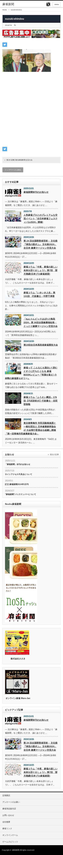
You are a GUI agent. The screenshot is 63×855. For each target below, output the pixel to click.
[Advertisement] (31, 111)
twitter (48, 4)
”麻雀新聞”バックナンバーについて (20, 494)
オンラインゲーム (10, 835)
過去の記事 (54, 454)
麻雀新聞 (15, 850)
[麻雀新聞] (15, 4)
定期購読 (6, 795)
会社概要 (6, 822)
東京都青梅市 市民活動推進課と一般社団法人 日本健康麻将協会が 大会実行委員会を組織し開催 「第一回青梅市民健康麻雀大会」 (30, 428)
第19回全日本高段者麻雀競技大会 (41, 345)
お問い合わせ (8, 815)
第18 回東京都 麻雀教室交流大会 (19, 160)
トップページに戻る (13, 170)
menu (56, 4)
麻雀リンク (7, 828)
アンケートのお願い (11, 802)
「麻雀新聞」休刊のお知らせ (17, 464)
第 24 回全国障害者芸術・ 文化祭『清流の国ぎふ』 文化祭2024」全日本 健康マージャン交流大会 (41, 244)
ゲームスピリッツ (10, 842)
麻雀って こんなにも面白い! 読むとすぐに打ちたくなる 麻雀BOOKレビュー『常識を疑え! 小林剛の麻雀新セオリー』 (31, 373)
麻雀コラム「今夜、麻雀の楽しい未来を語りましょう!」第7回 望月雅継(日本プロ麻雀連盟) (41, 270)
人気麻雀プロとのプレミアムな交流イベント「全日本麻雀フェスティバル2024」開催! (41, 218)
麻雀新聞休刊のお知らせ (36, 192)
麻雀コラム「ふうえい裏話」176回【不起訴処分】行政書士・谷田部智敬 (41, 401)
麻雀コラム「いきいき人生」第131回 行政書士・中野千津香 (39, 294)
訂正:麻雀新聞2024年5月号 (17, 484)
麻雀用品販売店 (9, 809)
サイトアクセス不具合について (18, 474)
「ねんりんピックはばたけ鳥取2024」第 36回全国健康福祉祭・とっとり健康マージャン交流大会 (41, 322)
